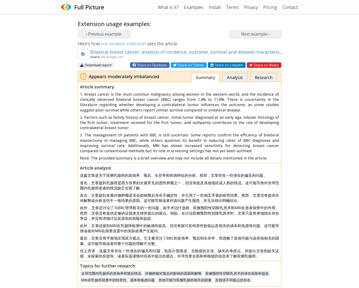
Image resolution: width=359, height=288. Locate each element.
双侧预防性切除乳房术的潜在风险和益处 (237, 273)
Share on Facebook (151, 65)
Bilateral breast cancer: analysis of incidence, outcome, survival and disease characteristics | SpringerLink (186, 52)
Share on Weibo (266, 65)
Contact (290, 7)
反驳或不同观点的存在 (233, 280)
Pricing (270, 7)
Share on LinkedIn (228, 65)
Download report (98, 65)
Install (215, 7)
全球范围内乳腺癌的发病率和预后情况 (111, 273)
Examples (193, 7)
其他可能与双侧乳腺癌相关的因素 (185, 280)
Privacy (251, 7)
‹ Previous (103, 34)
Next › (255, 34)
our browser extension (123, 43)
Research (264, 77)
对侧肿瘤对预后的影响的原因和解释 (173, 273)
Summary (205, 77)
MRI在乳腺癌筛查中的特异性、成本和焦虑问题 (118, 280)
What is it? (168, 7)
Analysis (235, 77)
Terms (232, 7)
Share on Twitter (190, 65)
